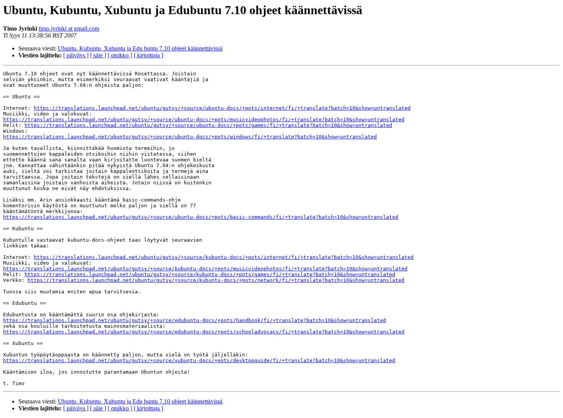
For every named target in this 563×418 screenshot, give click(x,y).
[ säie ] (98, 55)
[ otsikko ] (120, 55)
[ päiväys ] (75, 55)
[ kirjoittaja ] (148, 55)
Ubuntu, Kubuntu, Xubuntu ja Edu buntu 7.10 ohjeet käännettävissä (140, 48)
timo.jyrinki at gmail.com (69, 28)
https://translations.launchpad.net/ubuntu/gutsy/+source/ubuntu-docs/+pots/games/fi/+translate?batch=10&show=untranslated (208, 125)
